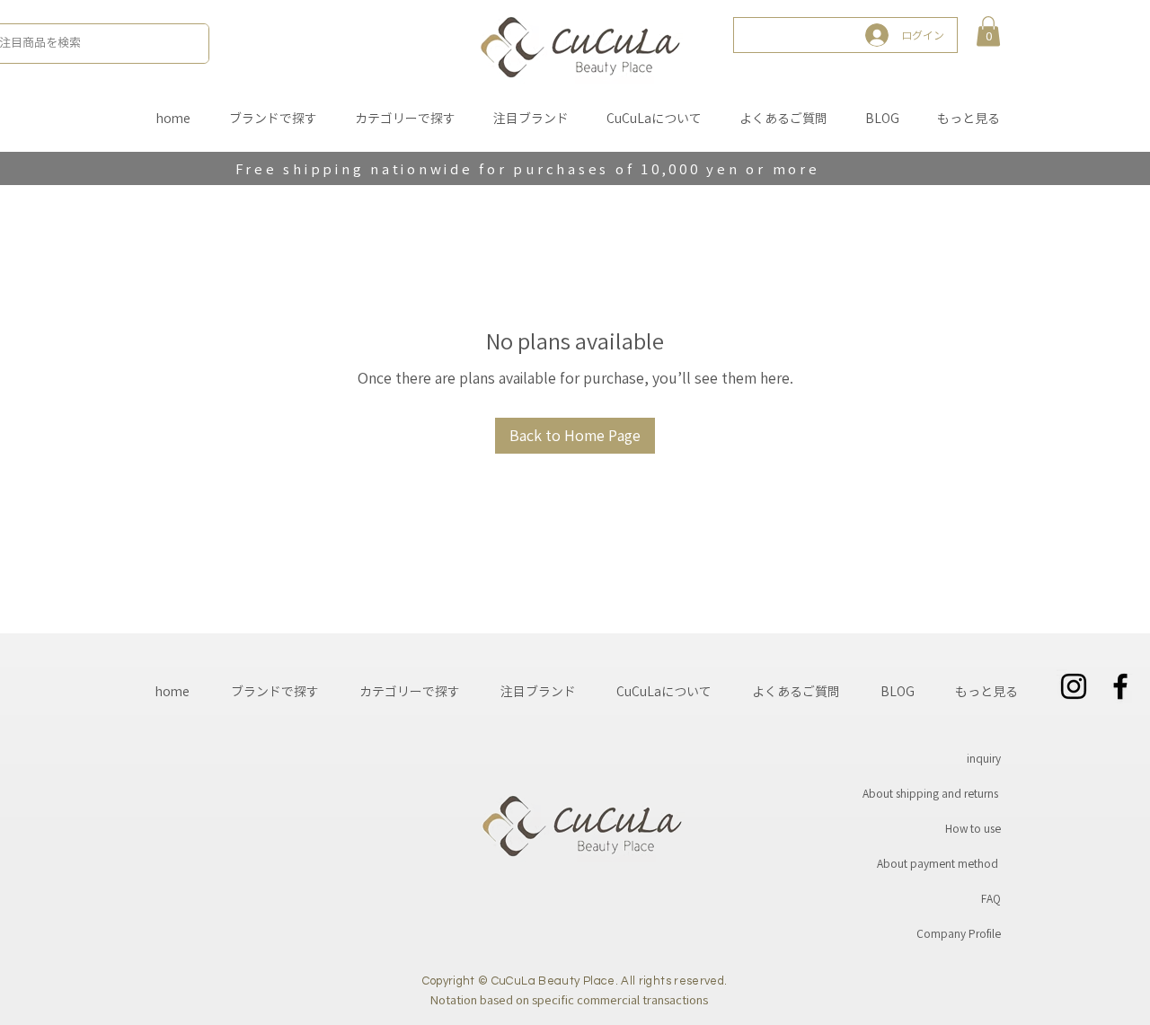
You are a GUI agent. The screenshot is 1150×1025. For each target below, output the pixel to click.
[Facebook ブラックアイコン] (1120, 686)
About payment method (937, 863)
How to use (973, 828)
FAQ (991, 898)
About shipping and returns (930, 793)
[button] (988, 31)
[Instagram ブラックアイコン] (1074, 686)
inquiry (984, 758)
